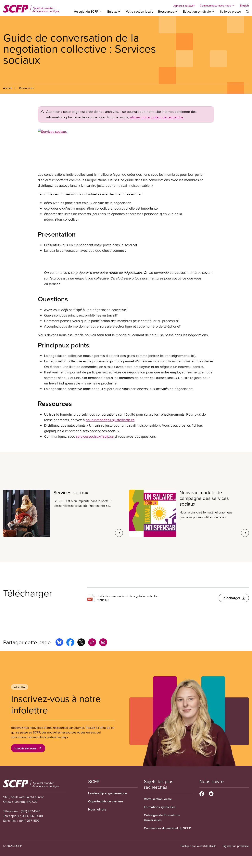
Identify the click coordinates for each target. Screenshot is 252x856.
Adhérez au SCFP (184, 6)
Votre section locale (139, 11)
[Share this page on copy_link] (92, 642)
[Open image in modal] (126, 149)
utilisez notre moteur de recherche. (157, 117)
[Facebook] (201, 793)
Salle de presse (230, 11)
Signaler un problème (236, 846)
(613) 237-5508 (32, 816)
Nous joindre (97, 809)
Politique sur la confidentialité (198, 846)
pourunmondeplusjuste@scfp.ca (110, 419)
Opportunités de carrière (105, 801)
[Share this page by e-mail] (103, 642)
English (244, 5)
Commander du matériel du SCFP (167, 828)
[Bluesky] (211, 793)
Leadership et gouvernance (107, 793)
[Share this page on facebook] (70, 642)
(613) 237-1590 (30, 811)
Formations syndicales (160, 807)
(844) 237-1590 (29, 820)
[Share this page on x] (81, 642)
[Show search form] (247, 11)
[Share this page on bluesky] (59, 642)
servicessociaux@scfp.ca (95, 436)
